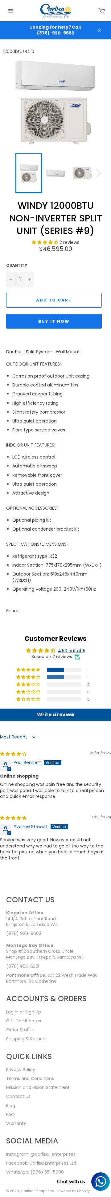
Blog (10, 1105)
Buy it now (54, 321)
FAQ (10, 1114)
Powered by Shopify (73, 1190)
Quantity (16, 265)
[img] (13, 754)
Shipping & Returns (26, 1039)
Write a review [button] (55, 714)
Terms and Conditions (30, 1078)
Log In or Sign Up (23, 1012)
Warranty (16, 1123)
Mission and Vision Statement (38, 1087)
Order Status (20, 1030)
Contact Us (18, 1096)
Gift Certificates (23, 1021)
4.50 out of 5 (71, 651)
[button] (46, 242)
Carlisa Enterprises (38, 1190)
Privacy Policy (20, 1069)
